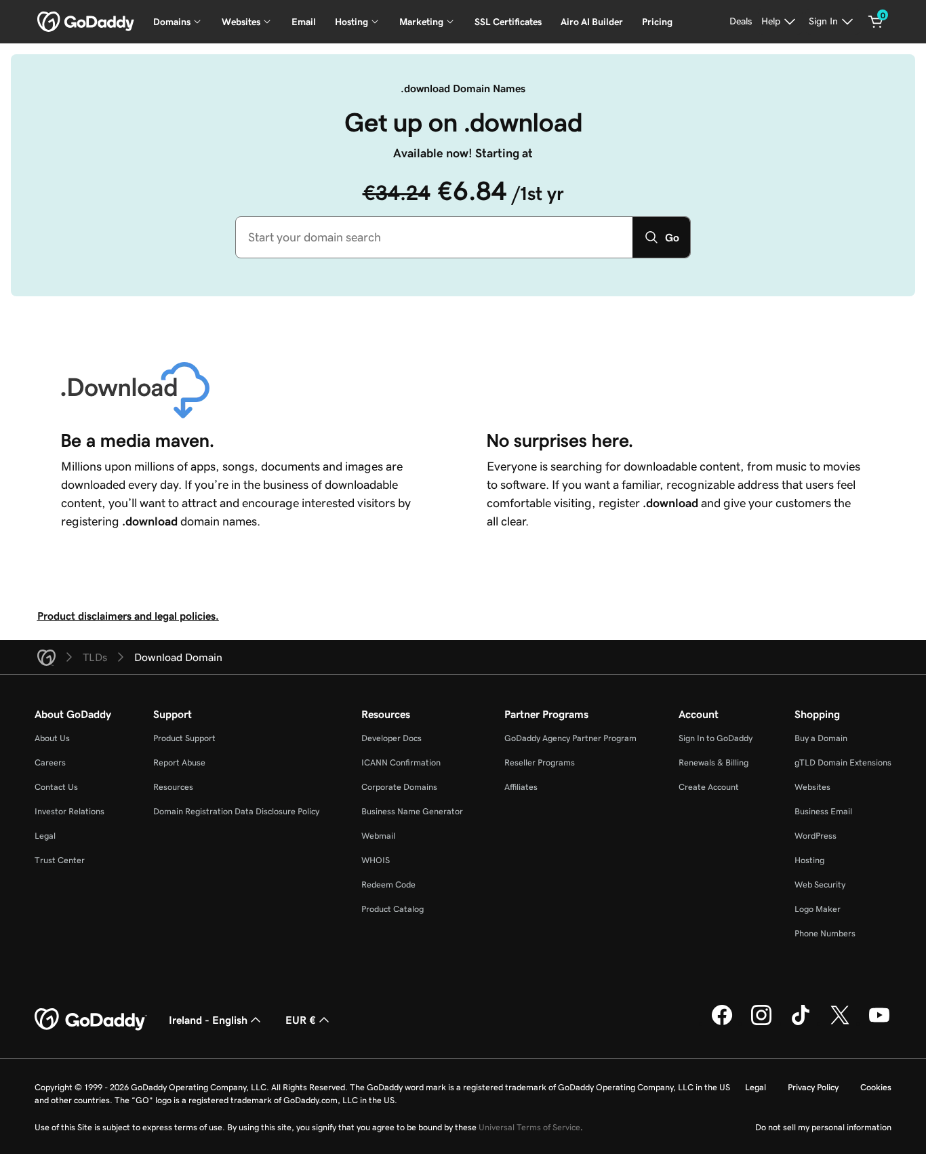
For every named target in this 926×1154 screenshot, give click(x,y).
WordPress (815, 835)
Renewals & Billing (713, 762)
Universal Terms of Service (529, 1127)
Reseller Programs (539, 762)
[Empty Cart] (875, 21)
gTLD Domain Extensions (842, 762)
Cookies (875, 1087)
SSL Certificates (508, 21)
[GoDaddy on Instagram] (761, 1023)
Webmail (378, 835)
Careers (50, 762)
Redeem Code (388, 884)
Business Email (823, 811)
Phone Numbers (824, 933)
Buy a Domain (820, 738)
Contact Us (56, 786)
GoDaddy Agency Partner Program (570, 738)
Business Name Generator (412, 811)
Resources (173, 786)
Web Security (819, 884)
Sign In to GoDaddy (715, 738)
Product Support (184, 738)
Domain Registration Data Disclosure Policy (236, 811)
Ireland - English (208, 1019)
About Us (52, 738)
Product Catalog (392, 908)
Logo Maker (817, 908)
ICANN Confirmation (401, 762)
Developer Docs (391, 738)
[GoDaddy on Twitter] (840, 1023)
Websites (812, 786)
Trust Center (60, 860)
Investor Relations (69, 811)
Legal (45, 835)
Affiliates (521, 786)
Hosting (809, 860)
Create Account (709, 786)
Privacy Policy (813, 1087)
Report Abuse (179, 762)
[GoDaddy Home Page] (91, 1019)
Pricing (657, 21)
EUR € (300, 1019)
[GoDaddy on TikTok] (800, 1023)
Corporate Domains (399, 786)
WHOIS (375, 860)
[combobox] (434, 237)
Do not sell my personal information (823, 1127)
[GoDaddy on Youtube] (879, 1023)
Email (303, 21)
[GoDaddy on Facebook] (722, 1023)
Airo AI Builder (592, 21)
